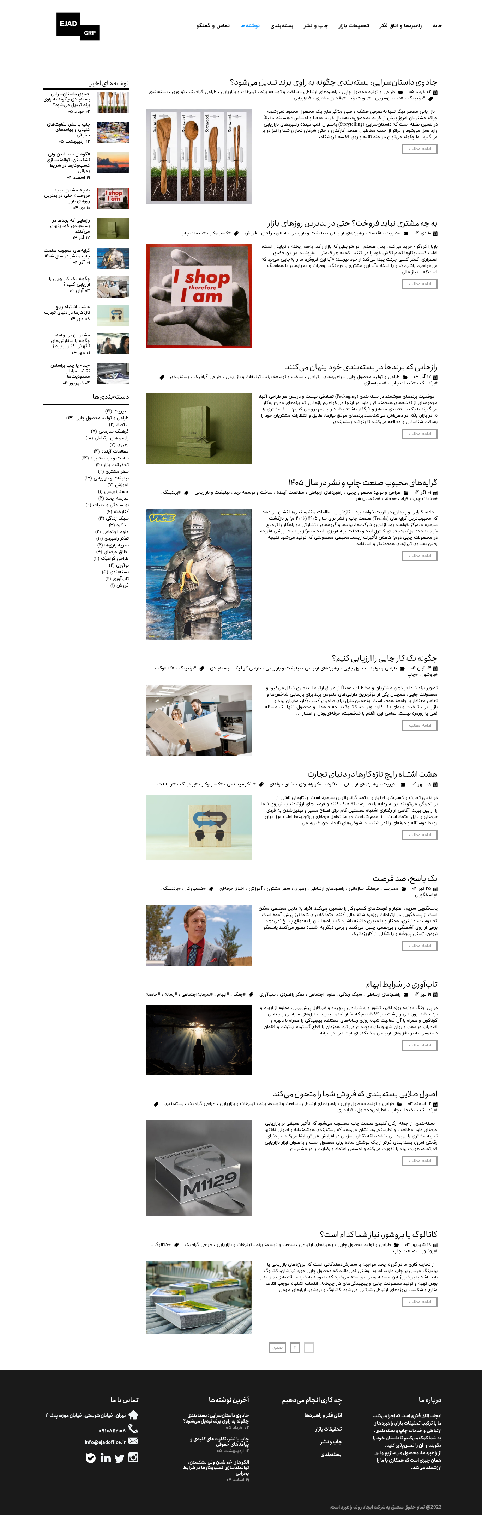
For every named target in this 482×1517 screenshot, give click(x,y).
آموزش (256, 889)
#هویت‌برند (360, 98)
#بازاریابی (302, 98)
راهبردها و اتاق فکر (401, 26)
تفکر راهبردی (311, 784)
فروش (251, 233)
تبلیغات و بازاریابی (238, 92)
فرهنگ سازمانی (364, 889)
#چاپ (412, 675)
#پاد (404, 499)
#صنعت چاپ (405, 1251)
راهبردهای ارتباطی (320, 92)
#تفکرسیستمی (241, 784)
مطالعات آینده (290, 492)
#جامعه (153, 994)
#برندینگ (416, 98)
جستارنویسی (113, 492)
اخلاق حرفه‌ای (273, 233)
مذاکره (333, 784)
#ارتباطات (166, 784)
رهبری (300, 889)
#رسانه (170, 994)
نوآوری (178, 92)
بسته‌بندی (281, 26)
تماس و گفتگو (213, 26)
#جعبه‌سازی (375, 383)
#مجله (391, 499)
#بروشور (430, 675)
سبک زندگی (350, 994)
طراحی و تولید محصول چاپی (368, 92)
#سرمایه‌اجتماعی (197, 994)
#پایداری (345, 1110)
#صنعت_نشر (368, 499)
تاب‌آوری (267, 994)
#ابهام (223, 994)
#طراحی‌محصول (371, 1110)
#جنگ (239, 994)
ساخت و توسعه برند (279, 92)
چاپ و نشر (316, 26)
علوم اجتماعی (321, 994)
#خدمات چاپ (193, 233)
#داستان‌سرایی (389, 98)
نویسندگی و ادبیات (107, 505)
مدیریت (392, 233)
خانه (437, 26)
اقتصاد (374, 233)
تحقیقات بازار (354, 26)
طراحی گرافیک (203, 92)
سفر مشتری (278, 889)
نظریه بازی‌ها (113, 545)
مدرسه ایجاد (113, 498)
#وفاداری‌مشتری (330, 98)
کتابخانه (118, 512)
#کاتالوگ (166, 668)
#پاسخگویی (426, 895)
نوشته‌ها (250, 26)
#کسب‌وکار (220, 233)
